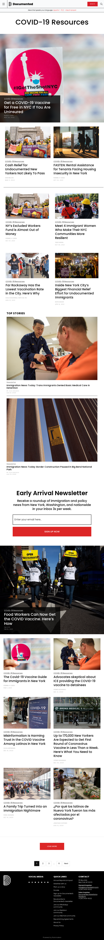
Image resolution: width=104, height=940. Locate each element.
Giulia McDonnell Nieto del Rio (16, 298)
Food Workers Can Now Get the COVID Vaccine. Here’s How (30, 619)
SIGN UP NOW (52, 531)
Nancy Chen (9, 116)
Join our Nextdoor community (60, 911)
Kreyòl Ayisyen (70, 10)
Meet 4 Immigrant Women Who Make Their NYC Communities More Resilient (75, 232)
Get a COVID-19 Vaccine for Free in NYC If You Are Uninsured (27, 107)
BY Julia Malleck (13, 391)
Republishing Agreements (63, 919)
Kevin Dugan (59, 302)
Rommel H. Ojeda (59, 178)
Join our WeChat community (64, 916)
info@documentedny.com (89, 887)
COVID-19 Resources (13, 98)
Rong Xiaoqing (9, 815)
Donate (56, 890)
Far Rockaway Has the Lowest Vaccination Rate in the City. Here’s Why (25, 289)
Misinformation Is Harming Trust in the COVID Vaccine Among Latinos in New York (25, 740)
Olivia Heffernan (9, 748)
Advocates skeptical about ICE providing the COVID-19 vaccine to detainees (75, 681)
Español (56, 10)
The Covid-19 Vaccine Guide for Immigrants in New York (25, 679)
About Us (57, 922)
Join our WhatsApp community (61, 906)
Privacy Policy (59, 926)
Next (66, 863)
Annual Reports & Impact (63, 880)
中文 (62, 10)
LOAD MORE (52, 846)
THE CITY (7, 627)
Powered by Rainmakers (52, 937)
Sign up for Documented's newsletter (63, 894)
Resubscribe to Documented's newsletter (63, 900)
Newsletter (11, 382)
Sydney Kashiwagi (60, 690)
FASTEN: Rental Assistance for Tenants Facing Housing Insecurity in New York (75, 169)
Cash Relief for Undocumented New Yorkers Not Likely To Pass (25, 169)
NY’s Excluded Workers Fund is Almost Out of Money (23, 230)
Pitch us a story (59, 887)
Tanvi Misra (59, 242)
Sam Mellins (9, 178)
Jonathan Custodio (60, 823)
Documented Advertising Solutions (88, 895)
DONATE (92, 4)
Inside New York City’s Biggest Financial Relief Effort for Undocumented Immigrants (74, 291)
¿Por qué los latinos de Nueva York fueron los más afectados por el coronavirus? (74, 812)
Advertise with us (60, 884)
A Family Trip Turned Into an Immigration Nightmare (25, 808)
